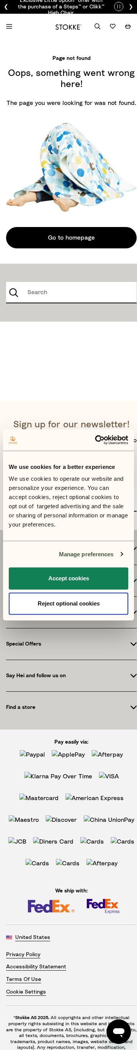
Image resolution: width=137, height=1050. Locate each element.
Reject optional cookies (69, 603)
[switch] (118, 5)
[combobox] (71, 292)
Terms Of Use (23, 979)
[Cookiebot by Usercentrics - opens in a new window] (96, 440)
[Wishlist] (113, 26)
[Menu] (9, 26)
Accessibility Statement (36, 966)
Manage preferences (86, 554)
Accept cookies (68, 578)
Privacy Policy (23, 954)
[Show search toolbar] (97, 26)
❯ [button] (131, 7)
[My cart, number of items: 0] (128, 26)
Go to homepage (71, 238)
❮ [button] (6, 7)
